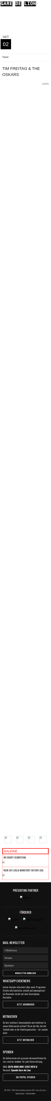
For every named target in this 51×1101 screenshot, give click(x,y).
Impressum (20, 1093)
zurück (45, 84)
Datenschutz (30, 1093)
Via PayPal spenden (25, 1077)
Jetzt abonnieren (25, 1004)
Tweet (5, 57)
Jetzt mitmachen (25, 1040)
